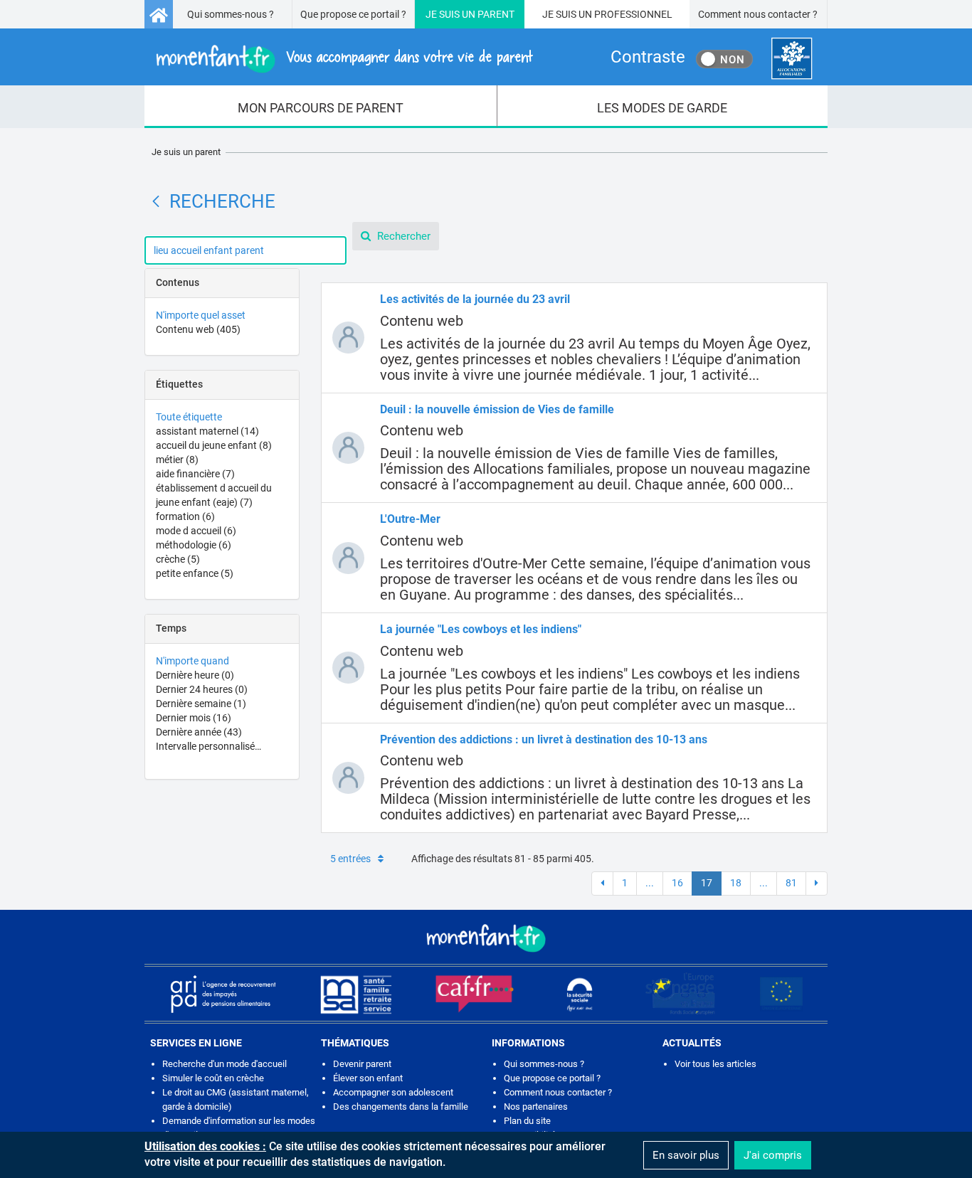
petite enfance (194, 573)
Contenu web (198, 329)
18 (735, 882)
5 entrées (350, 858)
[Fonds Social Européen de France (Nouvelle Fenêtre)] (680, 993)
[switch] (724, 59)
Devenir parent (362, 1063)
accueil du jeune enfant (214, 445)
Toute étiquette (189, 417)
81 (791, 882)
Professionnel (633, 14)
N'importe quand (192, 661)
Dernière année (199, 732)
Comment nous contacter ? (758, 14)
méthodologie (193, 545)
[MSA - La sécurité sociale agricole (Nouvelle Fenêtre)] (355, 993)
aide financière (195, 473)
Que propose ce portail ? (353, 14)
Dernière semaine (201, 703)
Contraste (648, 57)
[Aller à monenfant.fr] (158, 14)
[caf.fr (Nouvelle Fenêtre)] (474, 993)
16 (677, 882)
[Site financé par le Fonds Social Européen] (781, 993)
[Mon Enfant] (486, 937)
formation (185, 516)
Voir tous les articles (715, 1063)
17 (706, 882)
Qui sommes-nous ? (230, 14)
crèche (178, 559)
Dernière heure (195, 675)
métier (177, 459)
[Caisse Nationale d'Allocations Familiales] (791, 58)
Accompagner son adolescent (393, 1092)
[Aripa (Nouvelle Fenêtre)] (222, 993)
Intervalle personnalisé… (208, 746)
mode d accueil (196, 530)
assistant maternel (207, 431)
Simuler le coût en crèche (213, 1078)
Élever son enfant (368, 1078)
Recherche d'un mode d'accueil (224, 1063)
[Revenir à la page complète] (155, 201)
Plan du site (527, 1120)
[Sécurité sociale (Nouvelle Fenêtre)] (580, 993)
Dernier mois (193, 717)
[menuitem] (320, 106)
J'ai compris (773, 1155)
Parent (495, 14)
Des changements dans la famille (400, 1106)
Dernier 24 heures (202, 689)
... (649, 882)
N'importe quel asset (200, 315)
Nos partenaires (536, 1106)
